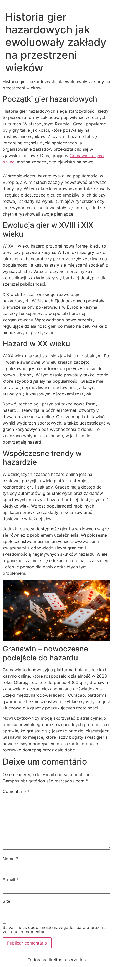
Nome (10, 858)
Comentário (16, 791)
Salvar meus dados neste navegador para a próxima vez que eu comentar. (55, 929)
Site (6, 901)
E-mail (11, 880)
